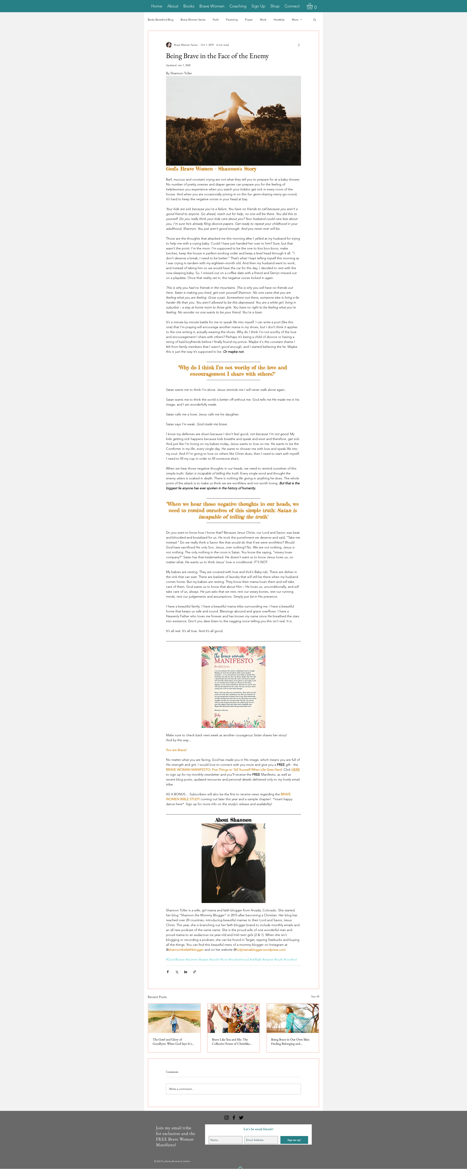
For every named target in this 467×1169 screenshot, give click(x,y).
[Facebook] (234, 1118)
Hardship (279, 19)
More (295, 19)
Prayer (249, 19)
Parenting (232, 19)
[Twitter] (241, 1118)
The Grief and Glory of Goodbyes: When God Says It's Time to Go (172, 1041)
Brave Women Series (193, 19)
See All (315, 996)
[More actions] (299, 45)
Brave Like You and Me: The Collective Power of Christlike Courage (231, 1041)
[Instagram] (226, 1118)
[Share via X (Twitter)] (176, 971)
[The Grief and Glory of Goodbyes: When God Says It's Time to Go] (174, 1018)
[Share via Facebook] (167, 971)
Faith (216, 19)
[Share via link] (194, 971)
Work (263, 19)
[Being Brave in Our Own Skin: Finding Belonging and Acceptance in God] (293, 1018)
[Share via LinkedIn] (185, 971)
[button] (313, 6)
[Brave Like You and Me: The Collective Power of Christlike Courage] (234, 1018)
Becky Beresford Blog (160, 19)
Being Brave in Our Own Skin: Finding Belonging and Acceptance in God (290, 1041)
